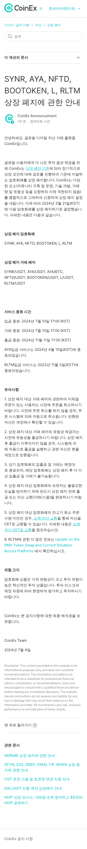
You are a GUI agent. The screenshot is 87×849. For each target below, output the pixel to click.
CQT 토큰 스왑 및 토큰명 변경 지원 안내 (37, 779)
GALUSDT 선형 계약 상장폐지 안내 (33, 788)
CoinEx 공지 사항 (16, 25)
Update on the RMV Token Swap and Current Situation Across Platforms (42, 545)
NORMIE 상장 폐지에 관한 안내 (29, 755)
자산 (38, 25)
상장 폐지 (54, 25)
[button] (40, 8)
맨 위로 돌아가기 (18, 725)
